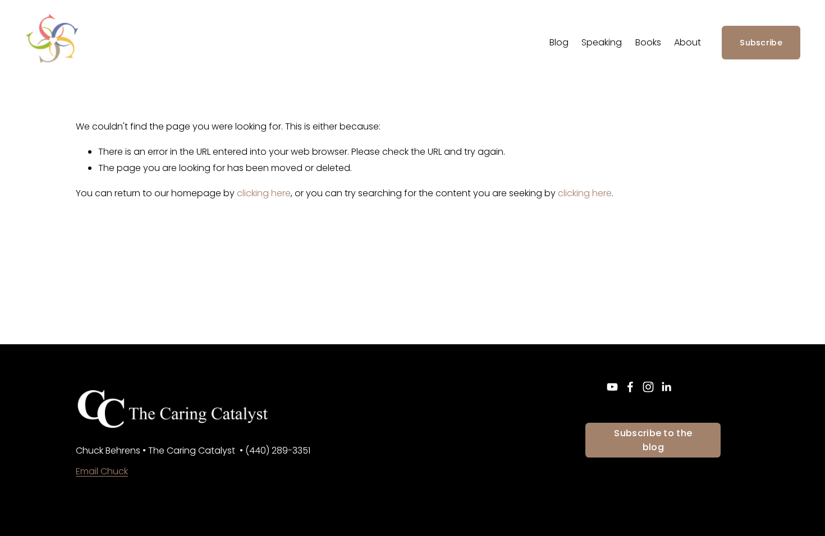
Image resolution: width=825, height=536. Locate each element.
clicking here (264, 193)
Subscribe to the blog (653, 440)
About (687, 42)
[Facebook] (630, 386)
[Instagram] (648, 386)
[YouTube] (612, 386)
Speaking (601, 42)
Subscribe (761, 42)
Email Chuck (102, 471)
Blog (559, 42)
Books (648, 42)
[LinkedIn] (666, 386)
